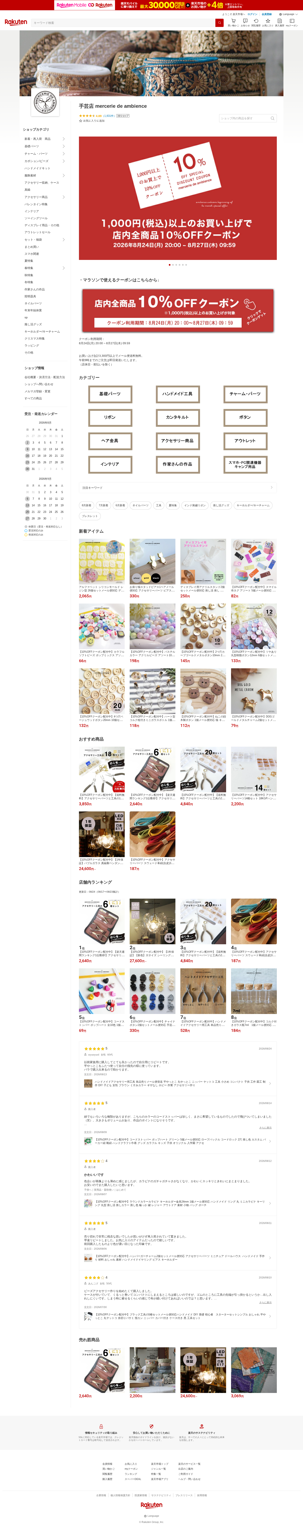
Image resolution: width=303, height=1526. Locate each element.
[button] (288, 14)
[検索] (219, 23)
